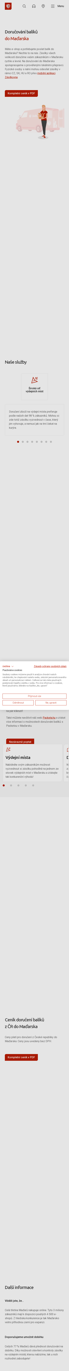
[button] (8, 666)
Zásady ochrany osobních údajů (50, 666)
